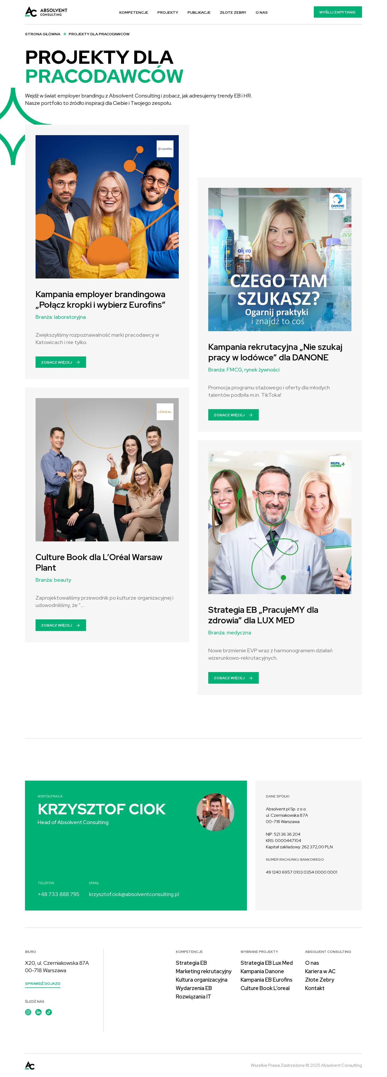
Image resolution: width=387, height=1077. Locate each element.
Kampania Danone (262, 971)
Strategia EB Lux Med (267, 962)
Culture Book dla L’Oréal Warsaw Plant (99, 562)
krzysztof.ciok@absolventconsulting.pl (134, 894)
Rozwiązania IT (193, 996)
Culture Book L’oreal (265, 988)
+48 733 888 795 (58, 894)
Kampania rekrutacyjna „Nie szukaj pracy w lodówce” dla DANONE (275, 352)
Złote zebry (233, 12)
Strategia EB (191, 962)
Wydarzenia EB (194, 988)
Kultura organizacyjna (201, 979)
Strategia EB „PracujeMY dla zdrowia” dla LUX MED (263, 615)
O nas (262, 12)
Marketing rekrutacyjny (204, 971)
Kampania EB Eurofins (266, 979)
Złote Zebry (319, 979)
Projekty (167, 12)
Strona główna (42, 34)
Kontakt (315, 988)
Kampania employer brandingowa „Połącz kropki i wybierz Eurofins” (101, 299)
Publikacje (199, 12)
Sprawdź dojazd (42, 983)
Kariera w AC (320, 971)
